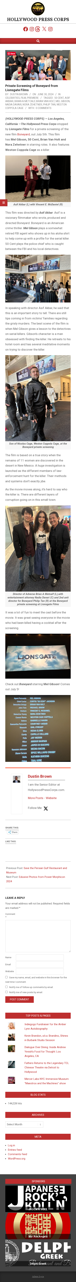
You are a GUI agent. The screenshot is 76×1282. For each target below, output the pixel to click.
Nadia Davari (13, 104)
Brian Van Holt (45, 101)
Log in (11, 1145)
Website (51, 798)
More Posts (35, 798)
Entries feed (15, 1149)
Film (23, 97)
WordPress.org (16, 1158)
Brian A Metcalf (24, 101)
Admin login (38, 1276)
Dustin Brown (40, 776)
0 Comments (43, 108)
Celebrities (12, 97)
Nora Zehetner (32, 104)
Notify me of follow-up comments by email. (31, 987)
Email (8, 964)
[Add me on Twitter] (46, 808)
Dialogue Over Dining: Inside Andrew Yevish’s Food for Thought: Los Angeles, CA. (45, 1052)
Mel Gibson (63, 101)
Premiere (33, 97)
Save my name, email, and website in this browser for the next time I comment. (36, 979)
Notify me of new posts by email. (26, 992)
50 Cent (59, 97)
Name (8, 957)
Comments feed (17, 1154)
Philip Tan (49, 104)
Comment (10, 915)
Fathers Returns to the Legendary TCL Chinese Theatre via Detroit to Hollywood (47, 1067)
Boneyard (23, 134)
